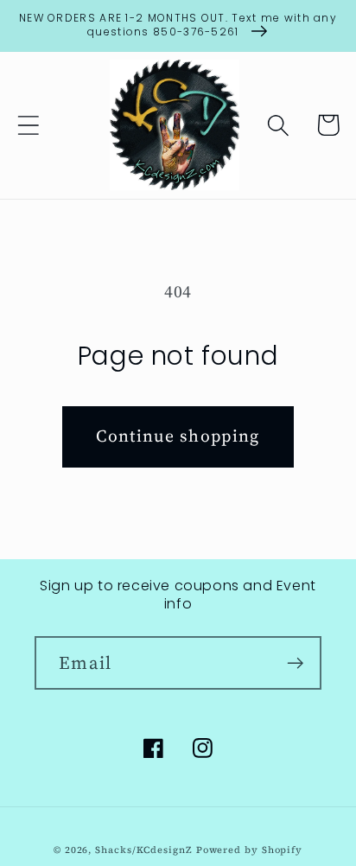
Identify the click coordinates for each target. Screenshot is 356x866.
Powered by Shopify (249, 850)
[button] (28, 125)
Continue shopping (177, 436)
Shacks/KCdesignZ (145, 850)
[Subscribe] (295, 663)
